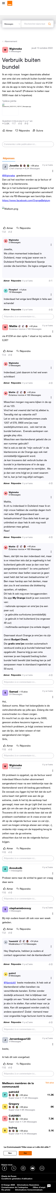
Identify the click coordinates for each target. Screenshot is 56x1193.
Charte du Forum (8, 1176)
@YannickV (10, 982)
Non (10, 1153)
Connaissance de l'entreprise (14, 1187)
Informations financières (28, 1185)
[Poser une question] (49, 1186)
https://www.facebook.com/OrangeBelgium (26, 200)
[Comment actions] (53, 171)
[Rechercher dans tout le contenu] (49, 24)
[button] (7, 281)
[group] (5, 123)
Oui (25, 1153)
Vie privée (5, 1190)
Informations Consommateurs (29, 1190)
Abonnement (11, 41)
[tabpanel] (28, 620)
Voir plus (50, 1082)
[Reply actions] (51, 245)
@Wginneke (8, 175)
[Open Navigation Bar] (4, 3)
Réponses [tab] (9, 158)
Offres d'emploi (40, 1187)
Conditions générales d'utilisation (16, 1178)
